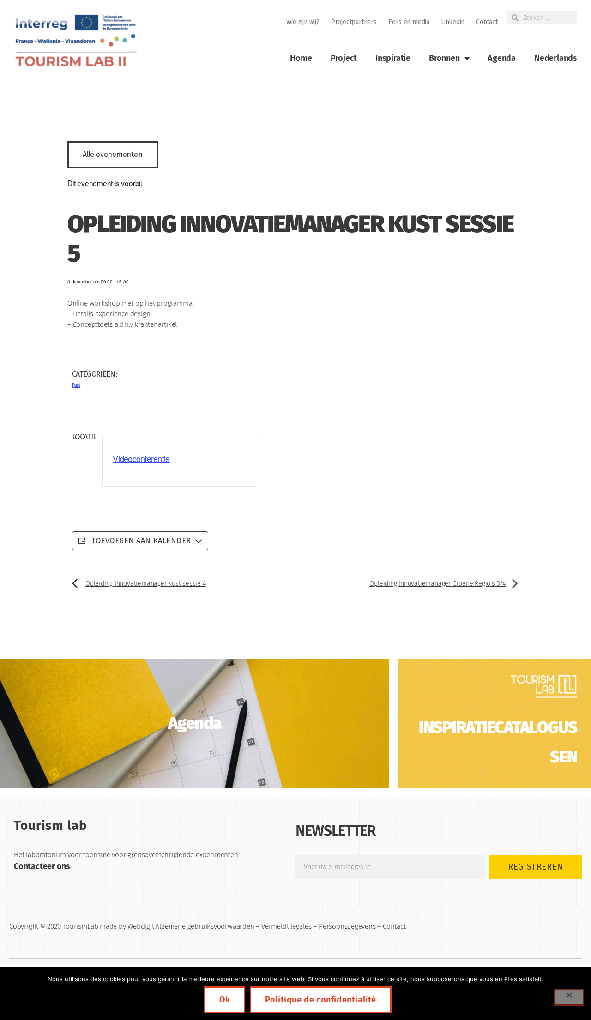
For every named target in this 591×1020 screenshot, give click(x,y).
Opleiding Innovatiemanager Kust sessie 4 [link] (145, 584)
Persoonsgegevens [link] (347, 926)
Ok (224, 1000)
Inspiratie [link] (392, 58)
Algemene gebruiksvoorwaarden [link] (204, 926)
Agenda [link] (502, 58)
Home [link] (301, 58)
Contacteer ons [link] (42, 866)
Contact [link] (487, 22)
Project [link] (344, 58)
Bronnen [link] (444, 58)
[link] (74, 41)
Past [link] (76, 385)
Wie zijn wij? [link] (303, 22)
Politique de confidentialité (320, 1000)
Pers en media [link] (408, 22)
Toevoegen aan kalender (140, 540)
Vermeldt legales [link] (286, 926)
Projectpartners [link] (354, 22)
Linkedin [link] (452, 22)
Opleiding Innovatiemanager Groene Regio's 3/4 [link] (437, 584)
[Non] (569, 997)
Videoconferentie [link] (141, 458)
